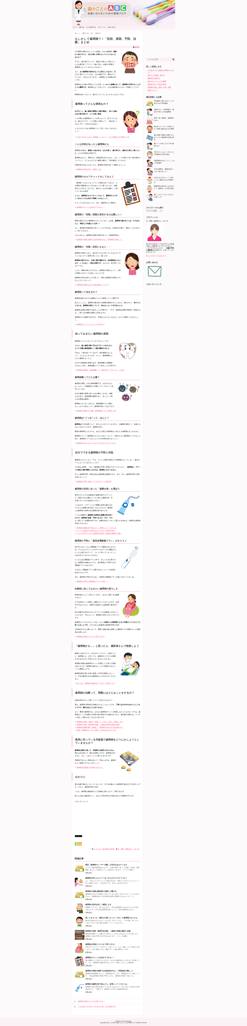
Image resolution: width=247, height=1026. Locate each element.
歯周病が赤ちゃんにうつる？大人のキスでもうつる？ (96, 443)
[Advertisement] (91, 816)
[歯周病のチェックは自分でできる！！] (79, 963)
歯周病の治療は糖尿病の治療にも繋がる (101, 891)
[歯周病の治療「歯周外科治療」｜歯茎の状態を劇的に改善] (79, 936)
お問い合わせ (111, 27)
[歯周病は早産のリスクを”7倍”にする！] (79, 949)
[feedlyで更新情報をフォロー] (166, 3)
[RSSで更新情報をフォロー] (170, 3)
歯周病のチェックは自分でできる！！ (91, 207)
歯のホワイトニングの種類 (157, 81)
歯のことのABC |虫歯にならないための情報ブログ (121, 1022)
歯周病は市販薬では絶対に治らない (90, 767)
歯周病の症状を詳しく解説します (89, 169)
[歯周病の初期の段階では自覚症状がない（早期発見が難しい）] (79, 976)
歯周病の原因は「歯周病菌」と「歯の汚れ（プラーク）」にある (100, 370)
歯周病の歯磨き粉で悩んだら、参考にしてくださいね (96, 528)
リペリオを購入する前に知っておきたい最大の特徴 (96, 531)
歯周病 (137, 47)
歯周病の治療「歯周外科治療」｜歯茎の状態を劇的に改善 (98, 725)
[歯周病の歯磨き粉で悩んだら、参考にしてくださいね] (79, 989)
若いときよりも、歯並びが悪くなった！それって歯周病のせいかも (111, 918)
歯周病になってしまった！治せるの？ (91, 324)
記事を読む (88, 872)
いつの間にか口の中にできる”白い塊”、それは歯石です (97, 1006)
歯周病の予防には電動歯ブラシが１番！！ (92, 581)
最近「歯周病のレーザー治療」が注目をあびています (96, 730)
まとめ (95, 849)
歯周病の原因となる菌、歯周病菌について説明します (96, 411)
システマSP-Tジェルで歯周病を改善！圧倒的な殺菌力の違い (99, 533)
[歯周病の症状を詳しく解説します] (79, 910)
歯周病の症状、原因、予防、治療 (159, 87)
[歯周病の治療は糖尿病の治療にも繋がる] (79, 896)
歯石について (152, 90)
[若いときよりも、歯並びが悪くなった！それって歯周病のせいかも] (79, 923)
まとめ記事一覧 (91, 27)
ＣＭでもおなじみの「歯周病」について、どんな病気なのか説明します (103, 137)
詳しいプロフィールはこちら (156, 255)
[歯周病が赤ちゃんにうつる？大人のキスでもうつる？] (79, 883)
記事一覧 (81, 27)
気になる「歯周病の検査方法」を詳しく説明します (96, 683)
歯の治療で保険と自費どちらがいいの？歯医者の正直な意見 (164, 137)
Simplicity (129, 1021)
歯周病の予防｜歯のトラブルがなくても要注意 (94, 481)
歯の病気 (106, 849)
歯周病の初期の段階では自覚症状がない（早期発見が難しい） (100, 239)
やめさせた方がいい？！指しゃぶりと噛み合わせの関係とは (164, 180)
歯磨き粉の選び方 (154, 78)
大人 (100, 849)
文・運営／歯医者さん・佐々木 (128, 849)
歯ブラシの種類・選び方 (156, 75)
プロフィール (102, 27)
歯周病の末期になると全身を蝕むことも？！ (93, 285)
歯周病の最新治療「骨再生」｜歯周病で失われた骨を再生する (100, 727)
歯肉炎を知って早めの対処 (157, 84)
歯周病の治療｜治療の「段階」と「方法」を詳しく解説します (100, 722)
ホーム (75, 27)
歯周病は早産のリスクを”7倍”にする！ (91, 637)
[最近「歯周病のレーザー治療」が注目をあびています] (79, 870)
